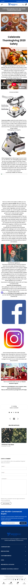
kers (9, 120)
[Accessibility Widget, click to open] (2, 292)
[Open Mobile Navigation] (2, 4)
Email (3, 472)
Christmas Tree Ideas (7, 444)
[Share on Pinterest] (15, 412)
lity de (10, 163)
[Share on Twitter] (11, 412)
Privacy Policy (19, 578)
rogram (16, 383)
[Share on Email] (13, 412)
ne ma (6, 120)
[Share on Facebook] (9, 412)
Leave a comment (14, 407)
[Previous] (10, 419)
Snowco (3, 120)
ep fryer (13, 163)
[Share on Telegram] (18, 412)
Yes (22, 381)
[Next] (18, 419)
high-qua (6, 163)
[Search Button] (23, 5)
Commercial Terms (10, 578)
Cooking (15, 406)
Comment (4, 478)
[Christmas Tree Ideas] (14, 435)
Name (3, 466)
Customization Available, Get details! (14, 1)
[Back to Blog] (14, 419)
